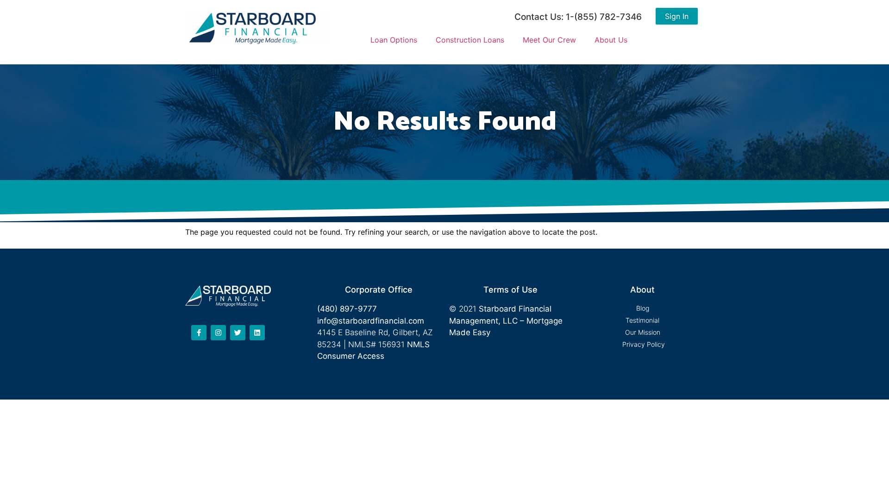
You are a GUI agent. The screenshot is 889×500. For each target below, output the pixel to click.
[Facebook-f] (199, 332)
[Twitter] (237, 332)
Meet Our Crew (549, 39)
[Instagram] (218, 332)
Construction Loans (470, 39)
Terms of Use (510, 289)
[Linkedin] (257, 332)
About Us (611, 39)
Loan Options (393, 39)
